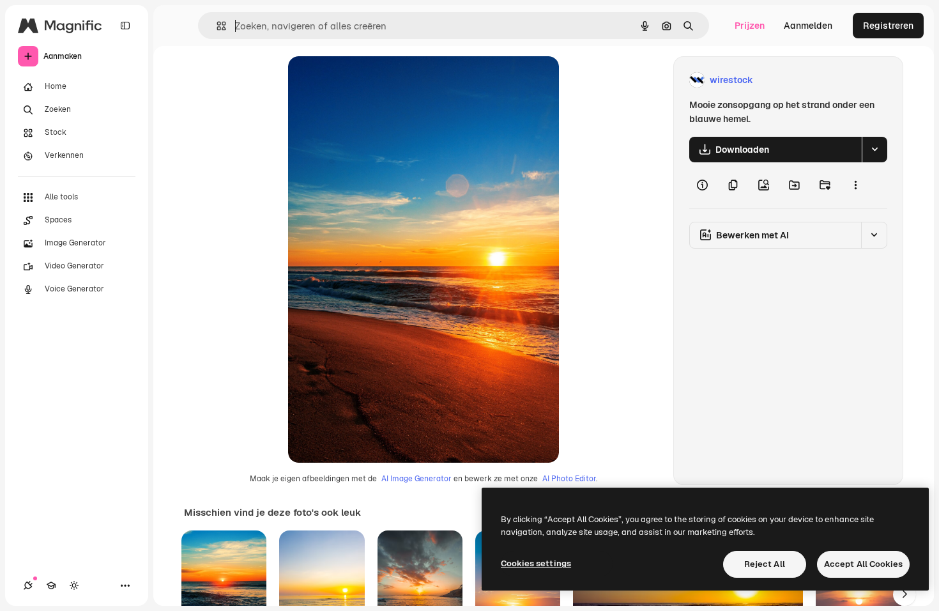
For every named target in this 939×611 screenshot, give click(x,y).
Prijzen (750, 25)
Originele (372, 80)
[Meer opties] (855, 185)
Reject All (764, 564)
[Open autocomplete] (216, 26)
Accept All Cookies (863, 564)
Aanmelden (808, 25)
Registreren (888, 25)
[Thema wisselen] (74, 585)
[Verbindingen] (28, 585)
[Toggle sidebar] (125, 25)
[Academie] (51, 585)
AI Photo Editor (569, 479)
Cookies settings (536, 563)
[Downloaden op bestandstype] (874, 149)
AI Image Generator (416, 479)
